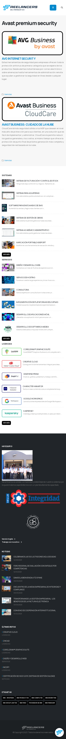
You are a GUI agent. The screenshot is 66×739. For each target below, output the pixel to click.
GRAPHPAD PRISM (31, 374)
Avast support (12, 86)
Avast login (5, 82)
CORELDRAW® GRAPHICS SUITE (36, 349)
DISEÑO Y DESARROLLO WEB (28, 265)
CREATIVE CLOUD (30, 361)
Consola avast (51, 82)
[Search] (62, 7)
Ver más (6, 254)
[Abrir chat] (59, 732)
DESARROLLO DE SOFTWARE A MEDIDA (32, 326)
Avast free (5, 86)
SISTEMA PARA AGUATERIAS (27, 193)
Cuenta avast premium (15, 82)
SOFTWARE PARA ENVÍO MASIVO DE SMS (26, 205)
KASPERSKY (28, 411)
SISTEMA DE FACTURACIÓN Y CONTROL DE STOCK (37, 180)
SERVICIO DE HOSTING (25, 277)
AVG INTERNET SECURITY (18, 58)
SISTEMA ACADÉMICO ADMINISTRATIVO (32, 230)
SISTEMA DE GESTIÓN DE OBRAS (29, 217)
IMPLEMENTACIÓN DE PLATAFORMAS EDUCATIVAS (37, 302)
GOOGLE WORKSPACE (32, 398)
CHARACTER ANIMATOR (33, 386)
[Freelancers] (20, 7)
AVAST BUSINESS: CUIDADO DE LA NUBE (28, 124)
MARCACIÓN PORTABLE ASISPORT (31, 242)
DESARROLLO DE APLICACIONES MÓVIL (32, 314)
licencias (8, 94)
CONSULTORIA (22, 289)
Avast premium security (27, 82)
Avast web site (59, 82)
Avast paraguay (20, 86)
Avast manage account (40, 82)
